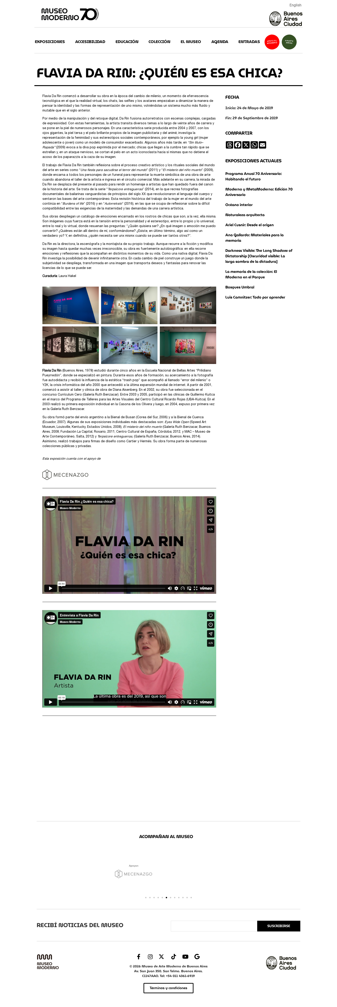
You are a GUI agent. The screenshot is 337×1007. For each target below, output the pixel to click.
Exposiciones (50, 42)
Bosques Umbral (239, 287)
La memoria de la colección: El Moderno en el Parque (251, 274)
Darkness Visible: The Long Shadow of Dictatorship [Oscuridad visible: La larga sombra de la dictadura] (259, 256)
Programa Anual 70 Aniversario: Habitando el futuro (253, 176)
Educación (127, 42)
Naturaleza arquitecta (245, 215)
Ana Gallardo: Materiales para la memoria (254, 237)
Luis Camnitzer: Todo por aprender (255, 297)
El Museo (191, 42)
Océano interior (239, 205)
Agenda (219, 42)
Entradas (249, 42)
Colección (159, 42)
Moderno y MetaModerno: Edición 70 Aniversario (259, 192)
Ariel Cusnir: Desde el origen (249, 225)
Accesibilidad (90, 42)
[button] (145, 897)
